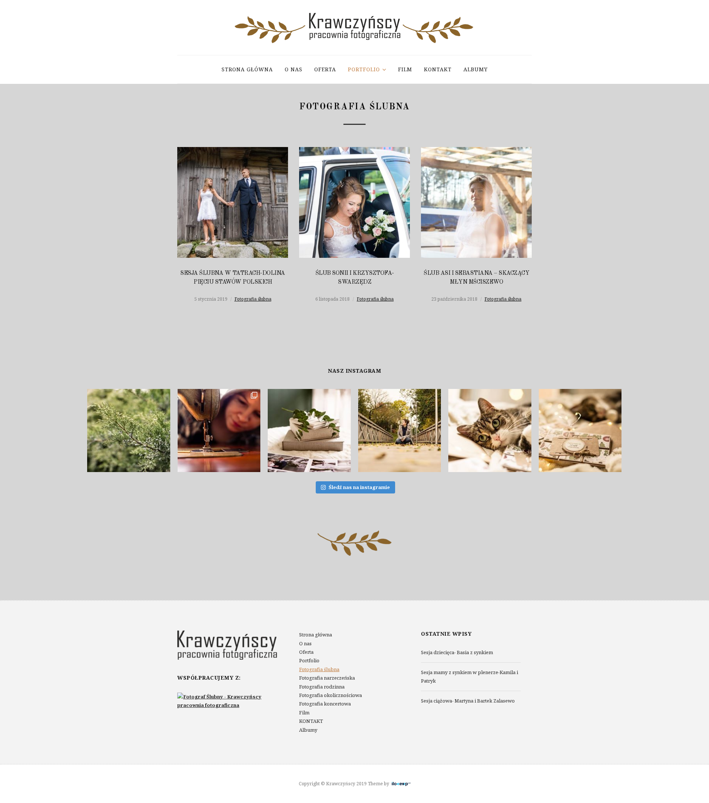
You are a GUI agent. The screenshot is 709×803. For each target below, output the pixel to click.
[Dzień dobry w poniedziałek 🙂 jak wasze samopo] (309, 430)
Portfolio (364, 69)
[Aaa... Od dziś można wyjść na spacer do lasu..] (128, 430)
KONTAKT (438, 69)
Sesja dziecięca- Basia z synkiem (457, 652)
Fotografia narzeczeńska (327, 677)
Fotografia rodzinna (322, 686)
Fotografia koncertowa (325, 703)
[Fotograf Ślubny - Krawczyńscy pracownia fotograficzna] (227, 700)
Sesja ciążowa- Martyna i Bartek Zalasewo (468, 700)
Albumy (475, 69)
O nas (293, 69)
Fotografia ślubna (252, 299)
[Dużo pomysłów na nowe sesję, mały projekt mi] (399, 430)
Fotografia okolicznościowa (330, 695)
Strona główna (247, 69)
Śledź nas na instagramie (359, 487)
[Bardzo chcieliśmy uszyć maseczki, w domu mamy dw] (219, 430)
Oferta (325, 69)
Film (405, 69)
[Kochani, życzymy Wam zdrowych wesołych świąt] (489, 430)
